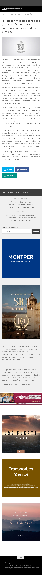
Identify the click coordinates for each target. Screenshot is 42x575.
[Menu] (39, 3)
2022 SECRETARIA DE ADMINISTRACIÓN (17, 14)
